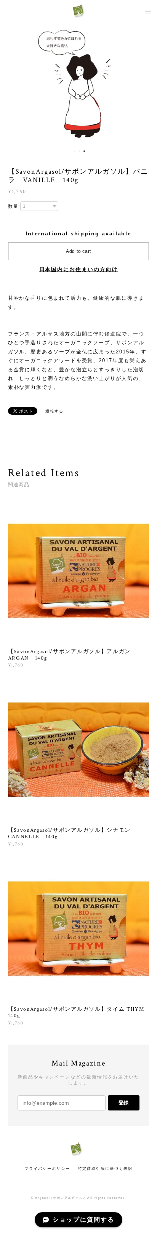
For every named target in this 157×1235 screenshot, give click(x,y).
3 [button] (84, 151)
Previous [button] (11, 84)
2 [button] (79, 151)
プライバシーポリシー (47, 1168)
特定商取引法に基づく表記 (105, 1168)
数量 (13, 206)
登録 (123, 1103)
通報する (54, 411)
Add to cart (78, 251)
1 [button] (74, 151)
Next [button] (145, 84)
